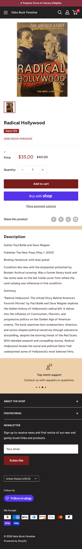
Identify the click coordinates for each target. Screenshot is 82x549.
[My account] (67, 12)
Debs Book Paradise (18, 138)
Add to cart (41, 184)
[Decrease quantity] (22, 170)
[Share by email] (75, 219)
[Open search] (60, 12)
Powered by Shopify (15, 540)
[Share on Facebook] (53, 219)
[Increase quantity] (43, 170)
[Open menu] (6, 12)
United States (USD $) (18, 478)
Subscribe (16, 460)
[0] (75, 12)
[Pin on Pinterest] (61, 219)
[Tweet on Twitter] (68, 219)
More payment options (41, 206)
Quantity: (10, 169)
